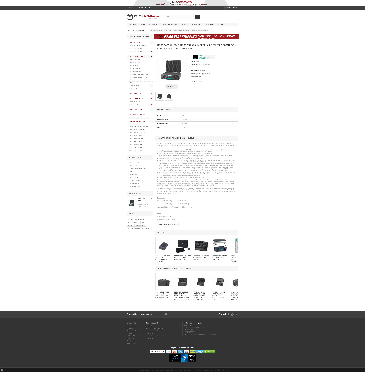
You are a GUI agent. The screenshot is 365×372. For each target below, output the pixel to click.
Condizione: (195, 67)
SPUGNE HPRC (133, 89)
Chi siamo (132, 24)
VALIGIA (130, 231)
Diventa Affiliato (135, 186)
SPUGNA (130, 228)
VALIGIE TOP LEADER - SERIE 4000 (138, 78)
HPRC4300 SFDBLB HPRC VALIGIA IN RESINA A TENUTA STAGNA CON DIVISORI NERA (219, 296)
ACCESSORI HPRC (134, 86)
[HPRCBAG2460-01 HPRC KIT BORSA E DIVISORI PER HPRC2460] (182, 245)
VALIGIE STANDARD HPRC (136, 56)
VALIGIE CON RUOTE (136, 71)
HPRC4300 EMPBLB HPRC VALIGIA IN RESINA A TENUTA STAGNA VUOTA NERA (162, 295)
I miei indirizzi (150, 333)
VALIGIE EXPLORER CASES (136, 42)
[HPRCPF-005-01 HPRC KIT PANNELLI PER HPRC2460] (220, 245)
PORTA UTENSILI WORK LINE (137, 114)
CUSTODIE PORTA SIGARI (136, 147)
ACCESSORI (139, 228)
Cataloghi (184, 24)
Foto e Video (209, 24)
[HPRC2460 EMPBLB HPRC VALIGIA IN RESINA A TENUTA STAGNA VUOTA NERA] (160, 96)
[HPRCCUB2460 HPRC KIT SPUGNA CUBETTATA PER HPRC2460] (163, 245)
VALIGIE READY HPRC (135, 93)
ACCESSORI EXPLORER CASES (137, 45)
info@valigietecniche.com (195, 333)
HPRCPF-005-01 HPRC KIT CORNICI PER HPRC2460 (219, 257)
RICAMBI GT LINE (134, 104)
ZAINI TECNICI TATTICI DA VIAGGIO (139, 126)
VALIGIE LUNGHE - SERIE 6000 (139, 74)
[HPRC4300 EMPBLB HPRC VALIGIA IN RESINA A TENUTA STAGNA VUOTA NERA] (163, 281)
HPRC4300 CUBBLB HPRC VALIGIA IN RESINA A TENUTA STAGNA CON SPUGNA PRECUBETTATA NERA (182, 296)
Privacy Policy (134, 183)
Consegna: (194, 70)
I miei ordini (149, 326)
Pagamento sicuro (135, 174)
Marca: (193, 61)
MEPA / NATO (196, 24)
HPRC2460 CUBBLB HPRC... (145, 199)
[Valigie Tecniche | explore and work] (144, 17)
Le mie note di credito (152, 331)
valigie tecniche (140, 225)
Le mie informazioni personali (155, 336)
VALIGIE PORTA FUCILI (135, 144)
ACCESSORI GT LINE (134, 101)
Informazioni (135, 158)
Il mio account (152, 323)
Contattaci (228, 7)
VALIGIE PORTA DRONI (135, 135)
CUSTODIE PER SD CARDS (136, 150)
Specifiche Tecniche (170, 24)
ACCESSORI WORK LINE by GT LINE (139, 117)
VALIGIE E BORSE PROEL (136, 109)
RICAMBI (130, 225)
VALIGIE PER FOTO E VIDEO (137, 132)
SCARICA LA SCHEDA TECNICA (168, 224)
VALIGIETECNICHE (133, 222)
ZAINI (131, 83)
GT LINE (130, 219)
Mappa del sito (131, 343)
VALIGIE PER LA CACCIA (136, 141)
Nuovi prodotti (131, 326)
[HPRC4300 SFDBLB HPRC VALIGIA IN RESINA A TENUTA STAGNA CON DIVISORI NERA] (220, 281)
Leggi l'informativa (226, 370)
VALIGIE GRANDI (135, 68)
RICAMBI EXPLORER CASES (136, 51)
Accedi (235, 7)
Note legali (133, 165)
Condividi (204, 82)
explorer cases (139, 219)
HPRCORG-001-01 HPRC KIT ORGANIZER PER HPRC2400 (201, 257)
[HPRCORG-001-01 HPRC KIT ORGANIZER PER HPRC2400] (201, 245)
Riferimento (194, 64)
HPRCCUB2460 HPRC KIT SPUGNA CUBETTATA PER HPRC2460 (162, 258)
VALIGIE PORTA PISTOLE (136, 138)
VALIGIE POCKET (135, 59)
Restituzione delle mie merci (154, 328)
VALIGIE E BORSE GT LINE (136, 98)
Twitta (195, 82)
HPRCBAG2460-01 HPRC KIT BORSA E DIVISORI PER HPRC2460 (182, 257)
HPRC (143, 222)
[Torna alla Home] (129, 30)
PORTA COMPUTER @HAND (137, 122)
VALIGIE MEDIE (134, 65)
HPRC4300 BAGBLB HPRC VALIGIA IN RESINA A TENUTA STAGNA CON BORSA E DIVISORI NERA (201, 296)
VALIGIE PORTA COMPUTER (137, 129)
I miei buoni (149, 338)
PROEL (147, 228)
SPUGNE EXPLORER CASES (136, 48)
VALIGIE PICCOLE (135, 62)
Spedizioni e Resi (135, 163)
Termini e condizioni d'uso (149, 24)
